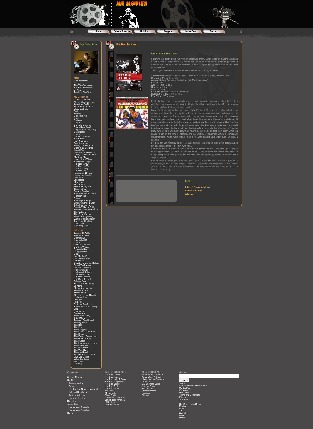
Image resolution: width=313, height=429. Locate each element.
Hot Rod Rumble (82, 277)
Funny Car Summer (83, 145)
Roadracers (79, 311)
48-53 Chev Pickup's (152, 377)
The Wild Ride (81, 350)
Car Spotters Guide (151, 384)
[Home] (98, 31)
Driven (77, 134)
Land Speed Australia (115, 397)
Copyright (183, 390)
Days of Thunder (82, 245)
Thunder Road (81, 352)
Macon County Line (83, 288)
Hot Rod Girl (80, 171)
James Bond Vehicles (79, 410)
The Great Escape (82, 214)
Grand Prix (79, 150)
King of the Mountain (84, 283)
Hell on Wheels (81, 270)
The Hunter (79, 341)
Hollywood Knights (83, 161)
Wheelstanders (149, 391)
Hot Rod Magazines (114, 381)
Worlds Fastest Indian (84, 219)
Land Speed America (115, 400)
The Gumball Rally (83, 338)
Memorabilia (110, 393)
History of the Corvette (153, 379)
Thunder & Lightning (83, 216)
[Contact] (214, 31)
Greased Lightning (82, 267)
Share (182, 383)
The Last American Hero (85, 343)
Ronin (77, 198)
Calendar (183, 413)
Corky (77, 242)
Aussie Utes (148, 388)
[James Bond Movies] (191, 31)
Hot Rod (71, 380)
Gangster (71, 401)
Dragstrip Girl (80, 251)
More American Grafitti (85, 295)
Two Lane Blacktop (83, 221)
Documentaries (81, 81)
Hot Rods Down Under (190, 404)
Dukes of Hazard (82, 136)
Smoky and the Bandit (84, 203)
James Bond (73, 404)
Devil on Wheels (82, 247)
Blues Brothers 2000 (83, 107)
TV (180, 411)
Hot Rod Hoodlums (83, 88)
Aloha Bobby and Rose (85, 102)
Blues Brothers (81, 109)
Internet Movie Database (197, 187)
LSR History (111, 402)
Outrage (78, 300)
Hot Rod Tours (112, 388)
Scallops (146, 393)
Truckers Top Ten (82, 92)
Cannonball (79, 238)
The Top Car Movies (83, 85)
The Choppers (81, 329)
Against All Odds (82, 233)
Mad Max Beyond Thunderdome (82, 188)
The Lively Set (81, 345)
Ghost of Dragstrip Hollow (86, 263)
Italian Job (79, 175)
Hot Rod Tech (111, 386)
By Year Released (77, 395)
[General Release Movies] (121, 31)
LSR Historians (112, 404)
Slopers (145, 395)
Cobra (77, 123)
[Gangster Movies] (168, 31)
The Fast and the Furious (86, 210)
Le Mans (78, 286)
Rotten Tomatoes (194, 191)
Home (70, 413)
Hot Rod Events (112, 375)
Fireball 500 (79, 261)
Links (181, 415)
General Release (75, 377)
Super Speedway (82, 316)
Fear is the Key (81, 143)
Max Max (78, 182)
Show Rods (110, 395)
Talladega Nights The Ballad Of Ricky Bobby (85, 206)
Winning (78, 364)
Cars (76, 118)
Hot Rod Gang (81, 168)
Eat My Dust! (80, 256)
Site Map (183, 399)
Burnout (77, 113)
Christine (78, 120)
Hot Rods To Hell (82, 279)
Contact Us (184, 388)
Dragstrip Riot (80, 249)
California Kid (80, 116)
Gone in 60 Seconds (83, 148)
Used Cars (79, 223)
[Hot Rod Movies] (144, 31)
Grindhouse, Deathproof (85, 152)
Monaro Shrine (149, 386)
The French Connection (85, 336)
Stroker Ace (79, 313)
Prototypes (147, 381)
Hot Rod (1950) (81, 164)
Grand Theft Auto (82, 265)
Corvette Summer (82, 125)
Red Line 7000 (81, 304)
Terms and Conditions (189, 395)
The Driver (79, 334)
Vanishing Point (81, 226)
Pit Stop (78, 302)
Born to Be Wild (81, 235)
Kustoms (109, 391)
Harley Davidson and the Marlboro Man (86, 156)
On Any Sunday (81, 191)
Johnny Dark (80, 281)
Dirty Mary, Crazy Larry (85, 129)
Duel (76, 254)
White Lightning (81, 359)
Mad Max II (79, 184)
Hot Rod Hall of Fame (115, 379)
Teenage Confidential (84, 320)
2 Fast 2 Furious (82, 100)
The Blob (78, 325)
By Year (77, 90)
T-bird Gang (79, 318)
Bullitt (76, 111)
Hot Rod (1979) (81, 166)
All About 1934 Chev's (152, 375)
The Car (78, 327)
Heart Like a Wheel (83, 159)
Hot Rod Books (112, 384)
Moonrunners (80, 293)
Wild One (78, 361)
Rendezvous (80, 196)
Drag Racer (79, 132)
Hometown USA (81, 274)
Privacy (182, 397)
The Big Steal (80, 322)
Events (77, 83)
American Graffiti (82, 104)
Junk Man (78, 177)
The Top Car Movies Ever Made (84, 389)
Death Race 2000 (82, 127)
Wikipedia (190, 194)
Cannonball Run (81, 240)
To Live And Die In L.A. (85, 354)
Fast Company (81, 141)
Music (182, 408)
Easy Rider (79, 139)
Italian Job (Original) (83, 173)
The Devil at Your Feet (85, 332)
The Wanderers (81, 348)
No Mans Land (81, 297)
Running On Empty (83, 200)
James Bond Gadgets (79, 407)
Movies (182, 406)
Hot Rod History (113, 377)
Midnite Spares (81, 290)
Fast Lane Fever (82, 258)
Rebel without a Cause (85, 194)
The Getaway (80, 212)
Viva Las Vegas (81, 357)
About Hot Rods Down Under (193, 386)
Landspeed (79, 180)
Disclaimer (184, 392)
